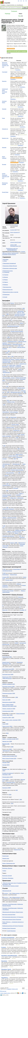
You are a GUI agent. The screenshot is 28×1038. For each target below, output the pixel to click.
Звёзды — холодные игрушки (8, 738)
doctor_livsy (20, 597)
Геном (3, 118)
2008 (9, 787)
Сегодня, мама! (15, 424)
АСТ (3, 527)
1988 (7, 314)
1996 (7, 490)
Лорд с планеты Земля (7, 704)
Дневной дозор (5, 662)
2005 (20, 246)
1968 (15, 229)
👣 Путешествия (3, 991)
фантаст (14, 254)
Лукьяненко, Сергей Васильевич (9, 904)
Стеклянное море (6, 711)
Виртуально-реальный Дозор (8, 914)
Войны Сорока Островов (7, 758)
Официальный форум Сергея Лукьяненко (11, 919)
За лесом (3, 947)
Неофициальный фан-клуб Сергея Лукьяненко (12, 925)
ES (23, 1)
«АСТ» (10, 347)
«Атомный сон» (22, 363)
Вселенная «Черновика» (7, 878)
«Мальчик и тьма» (6, 362)
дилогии (10, 455)
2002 (7, 779)
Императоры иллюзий (7, 702)
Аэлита (21, 323)
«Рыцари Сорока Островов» (15, 242)
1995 (15, 458)
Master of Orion (19, 454)
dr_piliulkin (22, 610)
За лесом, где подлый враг (7, 937)
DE (21, 1)
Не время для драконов (7, 773)
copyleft (16, 642)
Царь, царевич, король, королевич (10, 720)
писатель (10, 254)
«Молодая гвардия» (6, 344)
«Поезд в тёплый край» (21, 377)
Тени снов (4, 697)
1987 (23, 312)
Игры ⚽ (20, 16)
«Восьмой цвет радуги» (16, 392)
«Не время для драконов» (8, 536)
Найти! (25, 7)
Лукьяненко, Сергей (6, 969)
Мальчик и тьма (5, 769)
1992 (12, 356)
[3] (25, 610)
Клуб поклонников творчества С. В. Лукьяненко (12, 917)
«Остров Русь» (16, 430)
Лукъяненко (4, 960)
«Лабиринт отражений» (20, 530)
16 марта (4, 577)
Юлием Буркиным (20, 713)
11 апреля (12, 229)
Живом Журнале (17, 594)
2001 (11, 726)
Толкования (14, 11)
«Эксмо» (16, 533)
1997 (4, 525)
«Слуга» (13, 377)
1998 (10, 656)
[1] (11, 319)
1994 (17, 437)
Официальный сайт (6, 890)
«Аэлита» (12, 244)
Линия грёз (4, 699)
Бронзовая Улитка (11, 782)
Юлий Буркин (14, 417)
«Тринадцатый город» (12, 341)
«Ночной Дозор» (16, 569)
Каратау (11, 232)
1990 (8, 337)
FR (26, 1)
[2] (8, 383)
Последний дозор (6, 674)
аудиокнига (13, 77)
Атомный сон (5, 128)
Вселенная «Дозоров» (7, 868)
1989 (24, 392)
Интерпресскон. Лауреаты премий (10, 885)
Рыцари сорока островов (7, 590)
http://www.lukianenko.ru (12, 249)
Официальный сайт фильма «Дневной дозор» (12, 912)
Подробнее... (18, 69)
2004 (4, 569)
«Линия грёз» (15, 455)
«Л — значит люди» (11, 365)
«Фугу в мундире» (6, 377)
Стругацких (15, 488)
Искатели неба (5, 743)
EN (18, 1)
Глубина (4, 870)
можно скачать (19, 77)
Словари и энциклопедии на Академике (11, 5)
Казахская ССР (17, 232)
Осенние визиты (6, 777)
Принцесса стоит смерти (7, 706)
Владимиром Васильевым (13, 326)
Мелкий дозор (5, 676)
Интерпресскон (6, 372)
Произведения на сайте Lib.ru (12, 248)
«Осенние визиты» (6, 485)
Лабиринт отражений (7, 684)
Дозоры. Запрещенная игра (8, 863)
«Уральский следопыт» (19, 315)
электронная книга (14, 162)
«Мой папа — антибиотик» (15, 366)
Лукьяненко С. (4, 977)
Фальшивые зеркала (6, 686)
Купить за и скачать (17, 51)
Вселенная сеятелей (7, 875)
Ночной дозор (5, 656)
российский (4, 254)
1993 (8, 400)
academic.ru (5, 2)
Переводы (7, 13)
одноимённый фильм (7, 570)
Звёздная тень (5, 741)
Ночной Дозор (5, 192)
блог (10, 893)
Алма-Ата (19, 312)
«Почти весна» (5, 411)
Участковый (4, 71)
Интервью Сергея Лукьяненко (9, 928)
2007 (10, 676)
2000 (9, 663)
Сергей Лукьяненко (11, 930)
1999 (15, 244)
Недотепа (4, 81)
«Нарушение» (20, 311)
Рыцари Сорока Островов (8, 756)
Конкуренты (5, 787)
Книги (20, 13)
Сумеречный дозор (6, 669)
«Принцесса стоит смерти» (8, 359)
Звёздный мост (21, 542)
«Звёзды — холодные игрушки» (9, 517)
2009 (16, 790)
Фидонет (6, 475)
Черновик (4, 108)
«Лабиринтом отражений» (8, 509)
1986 (23, 308)
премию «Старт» (11, 401)
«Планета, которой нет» (20, 359)
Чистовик (4, 164)
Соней (6, 352)
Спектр (4, 779)
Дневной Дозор (13, 574)
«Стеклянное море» (6, 360)
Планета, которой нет (7, 708)
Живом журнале (16, 893)
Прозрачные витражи (7, 693)
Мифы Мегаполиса (7, 678)
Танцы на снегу (5, 726)
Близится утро (5, 138)
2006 (19, 345)
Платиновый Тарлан (14, 246)
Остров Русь (5, 717)
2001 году (16, 224)
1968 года (4, 253)
